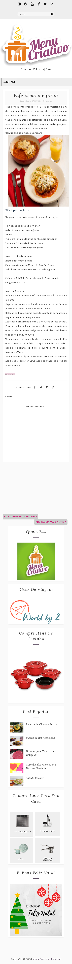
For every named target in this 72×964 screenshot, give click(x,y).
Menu (10, 82)
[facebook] (38, 4)
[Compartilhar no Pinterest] (46, 387)
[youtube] (32, 4)
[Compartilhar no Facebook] (34, 387)
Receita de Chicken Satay (41, 724)
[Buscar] (52, 14)
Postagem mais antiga (50, 521)
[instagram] (19, 4)
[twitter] (45, 4)
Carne (49, 101)
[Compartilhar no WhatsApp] (52, 387)
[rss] (51, 4)
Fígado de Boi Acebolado (40, 737)
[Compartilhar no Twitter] (40, 387)
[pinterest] (25, 4)
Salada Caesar (35, 778)
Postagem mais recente (20, 516)
